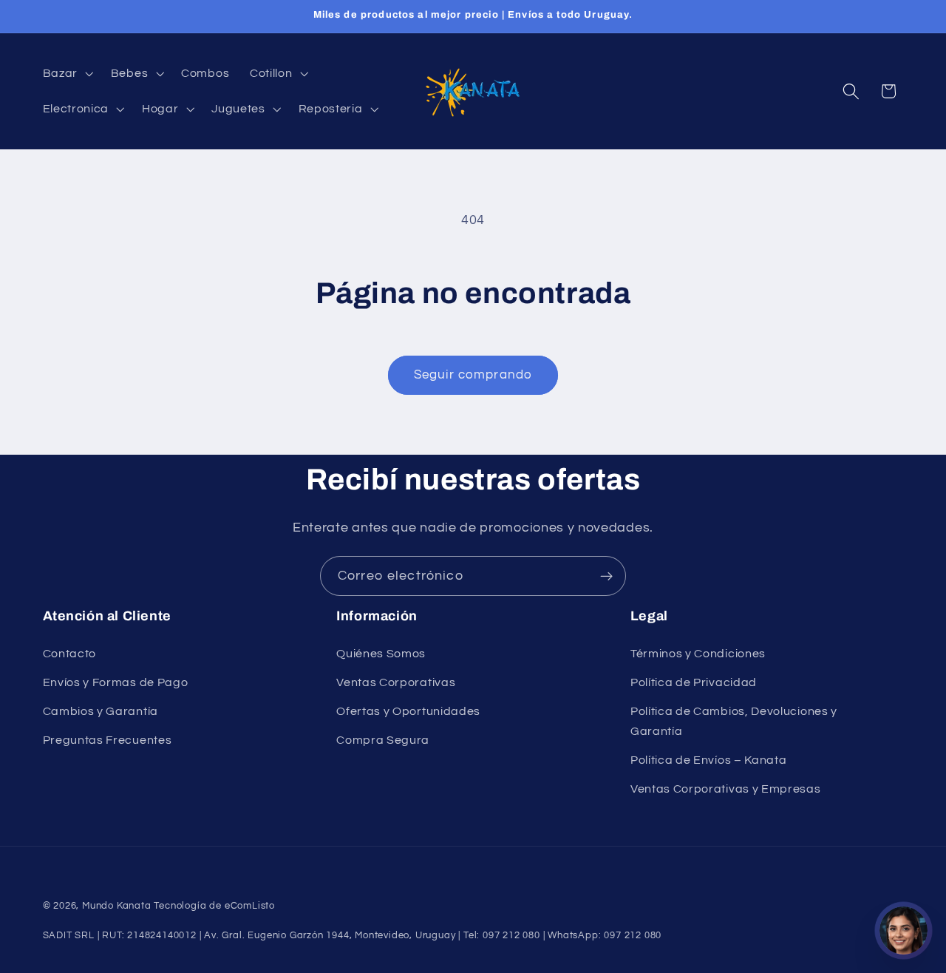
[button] (67, 73)
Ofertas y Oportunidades (408, 711)
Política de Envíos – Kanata (708, 760)
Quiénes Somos (381, 654)
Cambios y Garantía (100, 711)
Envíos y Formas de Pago (115, 682)
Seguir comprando (473, 375)
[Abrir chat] (903, 930)
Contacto (70, 654)
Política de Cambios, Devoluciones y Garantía (733, 721)
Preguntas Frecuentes (107, 740)
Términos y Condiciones (698, 654)
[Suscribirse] (606, 576)
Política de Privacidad (693, 682)
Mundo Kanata (117, 906)
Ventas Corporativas (395, 682)
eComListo (250, 906)
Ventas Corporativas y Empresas (725, 789)
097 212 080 (632, 935)
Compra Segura (382, 740)
